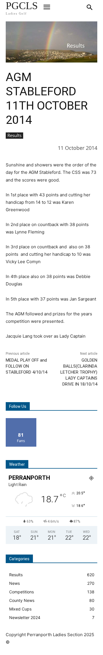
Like (21, 420)
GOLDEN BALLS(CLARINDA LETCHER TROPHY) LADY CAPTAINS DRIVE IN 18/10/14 (78, 372)
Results (14, 135)
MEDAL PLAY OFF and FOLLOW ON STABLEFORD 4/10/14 (26, 366)
